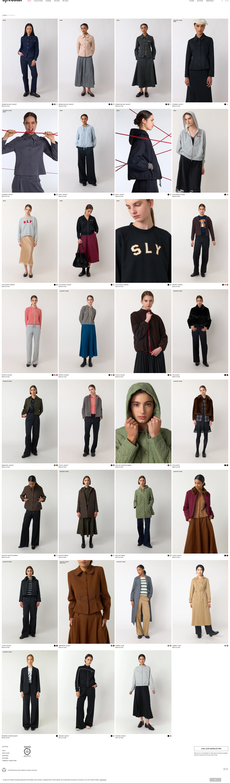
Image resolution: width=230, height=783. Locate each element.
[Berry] (57, 646)
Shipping (5, 755)
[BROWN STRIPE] (52, 375)
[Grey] (170, 375)
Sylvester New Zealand (19, 770)
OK (215, 780)
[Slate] (227, 104)
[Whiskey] (57, 465)
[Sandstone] (57, 104)
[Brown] (227, 375)
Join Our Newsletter (211, 749)
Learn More (103, 779)
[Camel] (170, 646)
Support (5, 746)
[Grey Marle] (114, 285)
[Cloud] (170, 194)
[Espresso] (168, 465)
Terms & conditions (9, 760)
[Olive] (111, 646)
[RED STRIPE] (225, 285)
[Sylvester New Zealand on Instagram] (224, 769)
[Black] (55, 194)
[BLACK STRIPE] (227, 285)
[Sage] (57, 555)
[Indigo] (109, 104)
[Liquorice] (55, 104)
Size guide (5, 753)
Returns (5, 758)
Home (4, 15)
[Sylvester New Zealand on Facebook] (227, 769)
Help (4, 750)
